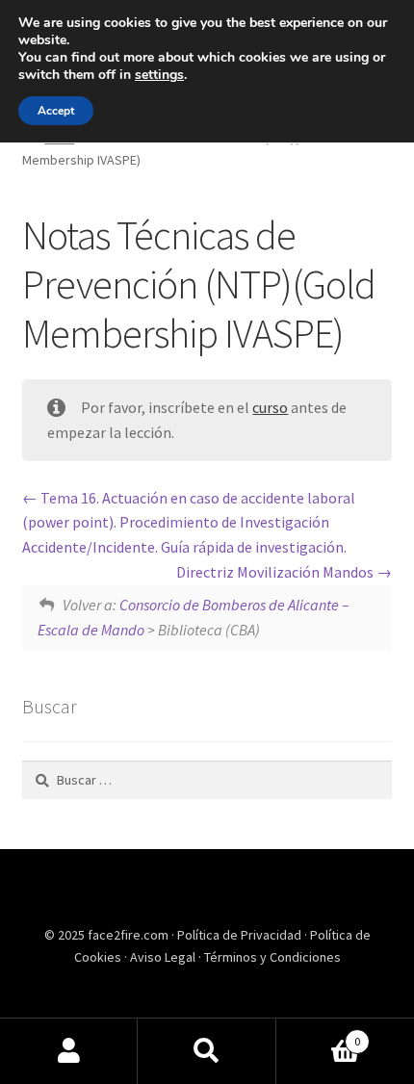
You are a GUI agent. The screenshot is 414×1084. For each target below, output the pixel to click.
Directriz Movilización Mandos (276, 571)
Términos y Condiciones (272, 957)
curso (270, 407)
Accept (56, 110)
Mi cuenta (69, 1051)
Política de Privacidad (240, 934)
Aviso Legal (164, 957)
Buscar (206, 1051)
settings (159, 75)
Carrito (318, 1034)
